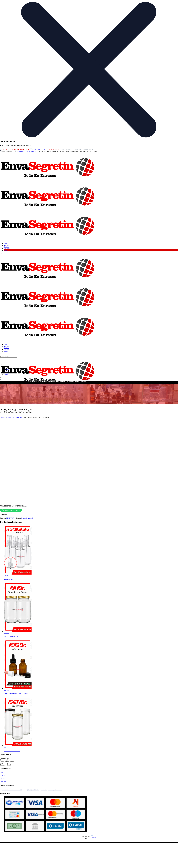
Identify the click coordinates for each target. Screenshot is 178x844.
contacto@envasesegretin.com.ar (26, 151)
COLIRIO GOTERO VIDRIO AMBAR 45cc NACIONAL (16, 693)
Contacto (2, 778)
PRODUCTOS (10, 518)
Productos (3, 781)
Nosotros (2, 775)
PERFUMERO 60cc (8, 579)
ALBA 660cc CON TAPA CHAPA (11, 636)
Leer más (6, 575)
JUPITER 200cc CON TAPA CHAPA (12, 751)
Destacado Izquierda (27, 518)
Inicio (1, 772)
